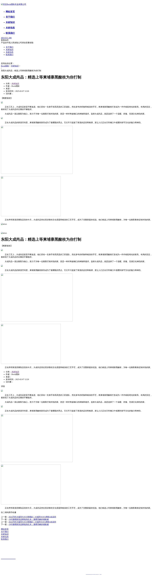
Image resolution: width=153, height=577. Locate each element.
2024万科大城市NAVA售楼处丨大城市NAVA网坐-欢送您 (32, 517)
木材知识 (10, 22)
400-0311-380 (6, 38)
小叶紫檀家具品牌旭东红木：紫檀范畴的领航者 (29, 519)
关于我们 (10, 17)
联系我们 (10, 33)
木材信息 (10, 27)
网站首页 (10, 11)
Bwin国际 (5, 66)
